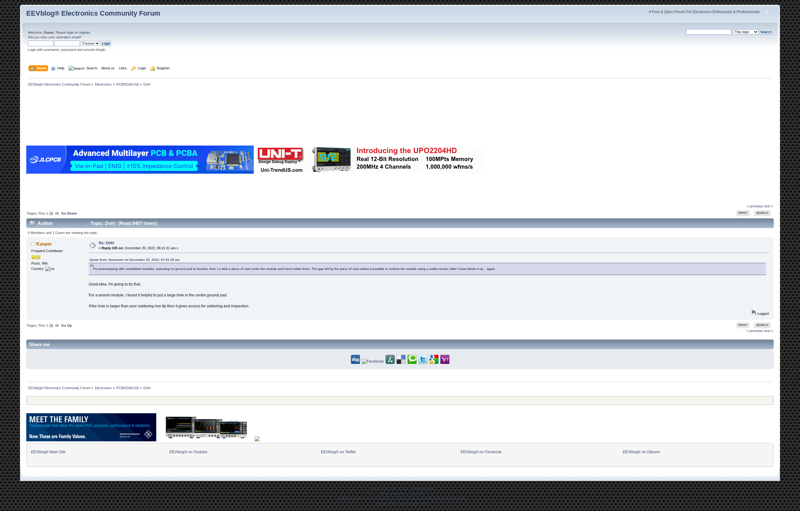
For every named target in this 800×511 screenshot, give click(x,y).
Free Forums (365, 498)
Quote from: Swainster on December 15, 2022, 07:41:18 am (135, 259)
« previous (755, 206)
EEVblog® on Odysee (641, 452)
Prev (42, 213)
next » (768, 206)
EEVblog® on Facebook (481, 452)
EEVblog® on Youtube (188, 452)
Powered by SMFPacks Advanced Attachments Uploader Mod (421, 498)
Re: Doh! (106, 243)
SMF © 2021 (399, 488)
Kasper (44, 243)
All (56, 213)
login (70, 32)
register (84, 32)
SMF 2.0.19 (378, 488)
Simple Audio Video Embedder (402, 493)
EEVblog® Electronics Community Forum (93, 13)
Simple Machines (422, 488)
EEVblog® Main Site (48, 452)
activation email (67, 37)
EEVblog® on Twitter (338, 452)
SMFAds (345, 498)
